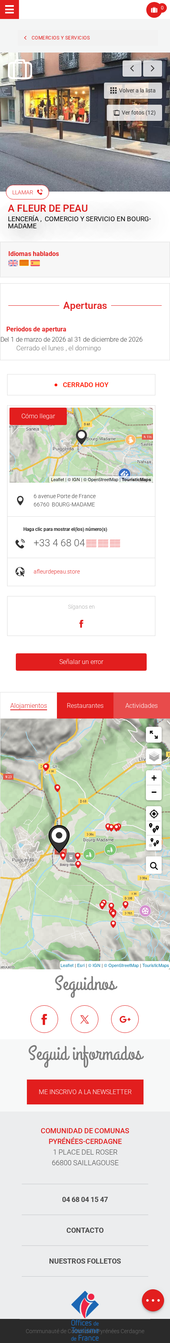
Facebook (50, 1025)
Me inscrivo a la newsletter (85, 1092)
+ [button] (154, 778)
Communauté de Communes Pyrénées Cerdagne (85, 1331)
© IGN (94, 965)
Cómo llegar (38, 416)
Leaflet (67, 965)
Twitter (90, 1025)
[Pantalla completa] (154, 735)
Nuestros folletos (85, 1261)
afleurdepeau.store (57, 571)
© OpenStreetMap (121, 965)
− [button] (154, 792)
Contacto (85, 1230)
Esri (81, 965)
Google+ (131, 1025)
